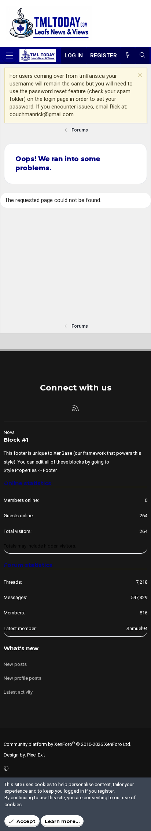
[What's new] (128, 55)
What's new (21, 648)
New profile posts (22, 678)
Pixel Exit (36, 755)
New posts (15, 664)
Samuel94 (136, 628)
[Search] (142, 55)
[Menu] (9, 55)
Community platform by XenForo (67, 744)
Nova (9, 432)
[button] (74, 769)
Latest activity (18, 692)
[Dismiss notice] (139, 76)
